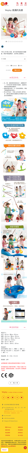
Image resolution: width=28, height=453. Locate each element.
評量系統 (7, 435)
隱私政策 (3, 446)
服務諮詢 (20, 427)
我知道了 (4, 449)
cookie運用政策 (12, 446)
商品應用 (7, 432)
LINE (20, 65)
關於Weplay (8, 427)
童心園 (18, 70)
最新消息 (7, 430)
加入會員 (20, 435)
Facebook (14, 65)
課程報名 (20, 432)
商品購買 (20, 430)
